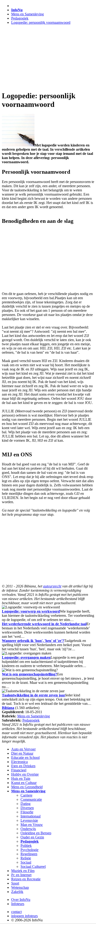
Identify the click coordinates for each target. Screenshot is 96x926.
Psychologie (29, 850)
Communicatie (31, 799)
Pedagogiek (19, 18)
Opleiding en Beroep (36, 833)
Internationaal (31, 816)
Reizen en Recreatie (26, 879)
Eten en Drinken (23, 766)
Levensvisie (29, 820)
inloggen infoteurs (24, 916)
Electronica (19, 762)
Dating (26, 804)
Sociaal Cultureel (33, 866)
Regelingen (29, 854)
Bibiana (8, 708)
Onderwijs (28, 829)
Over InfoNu (20, 900)
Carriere (26, 795)
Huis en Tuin (20, 778)
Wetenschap (20, 887)
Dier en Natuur (22, 753)
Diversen (27, 808)
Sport (15, 883)
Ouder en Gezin (32, 837)
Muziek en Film (22, 871)
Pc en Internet (21, 875)
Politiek (26, 846)
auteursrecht (52, 586)
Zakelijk (17, 892)
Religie (26, 858)
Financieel (18, 770)
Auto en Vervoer (23, 749)
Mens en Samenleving (27, 14)
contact (16, 912)
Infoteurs (17, 904)
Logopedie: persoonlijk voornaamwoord (40, 22)
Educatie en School (25, 758)
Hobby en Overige (25, 774)
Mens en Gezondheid (27, 787)
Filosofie (27, 812)
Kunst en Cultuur (24, 783)
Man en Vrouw (32, 825)
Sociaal (26, 862)
